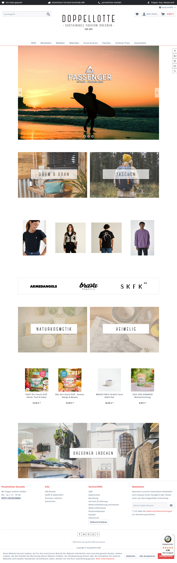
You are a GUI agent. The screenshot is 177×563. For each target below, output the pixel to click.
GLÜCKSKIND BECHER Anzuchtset (152, 395)
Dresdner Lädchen (53, 498)
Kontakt (92, 514)
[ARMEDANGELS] (43, 286)
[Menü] (172, 535)
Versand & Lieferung (98, 501)
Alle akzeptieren (147, 556)
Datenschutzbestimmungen (159, 511)
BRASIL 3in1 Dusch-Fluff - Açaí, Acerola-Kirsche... (77, 395)
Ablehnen (130, 556)
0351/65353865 (11, 498)
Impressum (93, 517)
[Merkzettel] (137, 14)
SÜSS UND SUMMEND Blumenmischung (119, 395)
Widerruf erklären (98, 522)
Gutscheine (50, 501)
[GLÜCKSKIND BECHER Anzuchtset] (152, 380)
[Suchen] (48, 14)
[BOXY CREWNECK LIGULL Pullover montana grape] (142, 238)
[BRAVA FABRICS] (88, 286)
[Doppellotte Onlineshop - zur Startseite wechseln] (88, 25)
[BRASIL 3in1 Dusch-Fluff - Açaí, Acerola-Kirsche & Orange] (77, 380)
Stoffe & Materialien (54, 495)
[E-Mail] (93, 534)
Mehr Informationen (105, 558)
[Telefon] (98, 534)
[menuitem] (26, 14)
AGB (90, 491)
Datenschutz (94, 495)
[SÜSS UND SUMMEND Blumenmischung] (119, 380)
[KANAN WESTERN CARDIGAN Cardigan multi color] (70, 238)
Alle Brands (50, 491)
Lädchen (88, 450)
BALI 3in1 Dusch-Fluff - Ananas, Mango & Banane (44, 395)
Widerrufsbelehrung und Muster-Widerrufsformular (104, 506)
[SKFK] (133, 286)
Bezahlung (93, 498)
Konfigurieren (166, 556)
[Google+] (84, 534)
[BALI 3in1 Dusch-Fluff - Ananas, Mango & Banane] (44, 380)
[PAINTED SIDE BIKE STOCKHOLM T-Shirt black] (106, 238)
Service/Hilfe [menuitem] (167, 7)
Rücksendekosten (96, 511)
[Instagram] (88, 534)
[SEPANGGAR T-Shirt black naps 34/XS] (34, 238)
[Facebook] (79, 534)
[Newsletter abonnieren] (171, 505)
